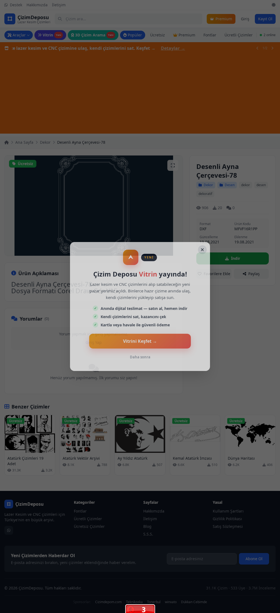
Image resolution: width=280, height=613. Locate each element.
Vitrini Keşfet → (140, 341)
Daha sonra (140, 357)
